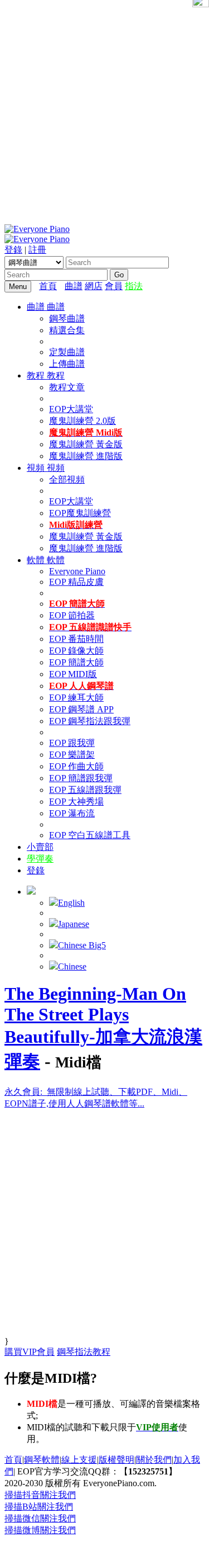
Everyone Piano (77, 571)
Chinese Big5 (82, 945)
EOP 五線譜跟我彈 (85, 790)
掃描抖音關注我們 (40, 1495)
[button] (31, 891)
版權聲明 (116, 1459)
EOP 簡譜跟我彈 (81, 778)
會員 (114, 286)
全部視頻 (67, 479)
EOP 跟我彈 (72, 743)
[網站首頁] (62, 286)
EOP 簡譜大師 (76, 662)
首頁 (48, 286)
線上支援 (79, 1459)
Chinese (72, 966)
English (71, 902)
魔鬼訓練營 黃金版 (86, 444)
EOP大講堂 (71, 409)
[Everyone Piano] (37, 229)
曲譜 (73, 286)
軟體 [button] (37, 560)
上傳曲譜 (67, 363)
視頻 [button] (37, 467)
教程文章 (67, 387)
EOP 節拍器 (72, 615)
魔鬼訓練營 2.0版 (82, 421)
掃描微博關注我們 (40, 1530)
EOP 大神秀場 (76, 801)
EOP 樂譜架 (72, 754)
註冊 (37, 249)
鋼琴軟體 (42, 1459)
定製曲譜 (67, 352)
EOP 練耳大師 (76, 697)
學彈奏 (40, 858)
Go (119, 275)
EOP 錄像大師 (76, 650)
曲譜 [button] (37, 306)
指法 (134, 286)
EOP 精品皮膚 (76, 582)
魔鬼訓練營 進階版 (86, 456)
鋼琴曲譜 (67, 318)
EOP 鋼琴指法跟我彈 (89, 721)
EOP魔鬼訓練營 (80, 513)
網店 (94, 286)
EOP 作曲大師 (76, 766)
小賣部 (40, 847)
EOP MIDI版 (73, 674)
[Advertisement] (104, 110)
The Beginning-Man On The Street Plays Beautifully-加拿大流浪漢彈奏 (103, 1027)
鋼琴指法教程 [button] (83, 1351)
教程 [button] (37, 375)
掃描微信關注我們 (40, 1518)
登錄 (13, 249)
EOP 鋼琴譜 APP (81, 709)
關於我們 (154, 1459)
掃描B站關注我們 (38, 1506)
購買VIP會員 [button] (29, 1351)
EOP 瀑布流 (72, 813)
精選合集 (67, 330)
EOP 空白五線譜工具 (89, 835)
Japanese (73, 924)
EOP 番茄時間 (76, 639)
